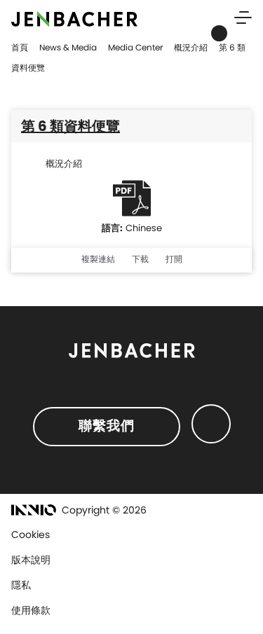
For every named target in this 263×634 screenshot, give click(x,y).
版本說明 (30, 560)
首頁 (19, 47)
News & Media (68, 47)
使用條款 (30, 610)
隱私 (21, 585)
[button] (98, 261)
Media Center (135, 47)
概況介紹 (191, 47)
